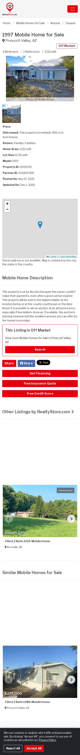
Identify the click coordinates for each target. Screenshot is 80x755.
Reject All (13, 748)
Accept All (34, 748)
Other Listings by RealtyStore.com (36, 411)
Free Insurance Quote (40, 383)
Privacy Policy (47, 740)
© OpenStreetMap (67, 256)
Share (9, 363)
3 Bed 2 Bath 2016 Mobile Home (27, 541)
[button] (40, 78)
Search (40, 349)
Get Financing (40, 373)
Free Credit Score (40, 393)
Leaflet (52, 256)
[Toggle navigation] (72, 9)
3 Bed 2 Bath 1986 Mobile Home (27, 702)
